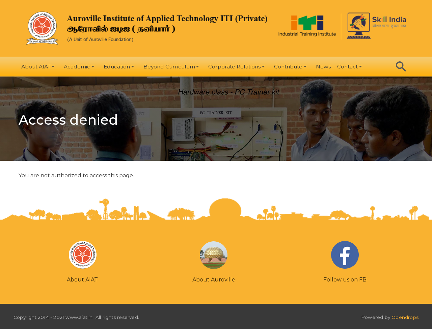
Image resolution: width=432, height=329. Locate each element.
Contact (347, 66)
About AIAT (36, 66)
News (323, 66)
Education (117, 66)
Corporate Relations (234, 66)
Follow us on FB (345, 279)
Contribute (288, 66)
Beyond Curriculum (169, 66)
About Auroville (213, 279)
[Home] (147, 28)
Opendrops (405, 317)
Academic (77, 66)
